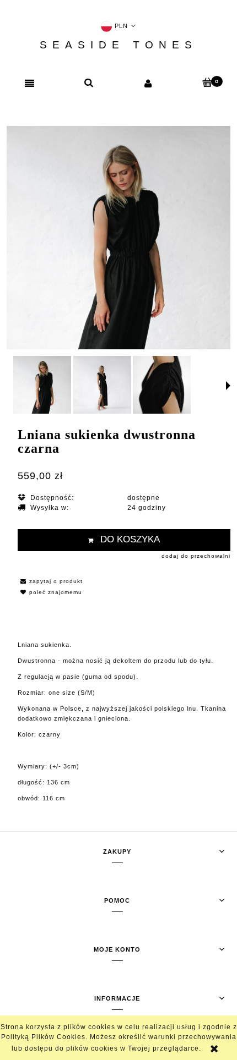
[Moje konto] (148, 83)
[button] (30, 83)
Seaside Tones (118, 45)
